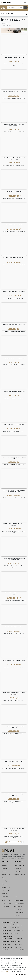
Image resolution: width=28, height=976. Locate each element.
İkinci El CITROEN (7, 925)
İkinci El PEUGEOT (16, 941)
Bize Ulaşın (5, 884)
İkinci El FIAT (5, 927)
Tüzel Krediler (17, 868)
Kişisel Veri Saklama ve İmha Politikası (19, 911)
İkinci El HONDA (6, 930)
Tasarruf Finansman (19, 874)
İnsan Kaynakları (6, 880)
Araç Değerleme (6, 887)
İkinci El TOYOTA (17, 947)
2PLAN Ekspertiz (6, 903)
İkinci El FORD (15, 927)
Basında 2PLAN (6, 874)
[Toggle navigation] (25, 2)
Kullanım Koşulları (18, 900)
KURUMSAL (5, 861)
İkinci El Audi (5, 922)
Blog (3, 877)
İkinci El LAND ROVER (8, 936)
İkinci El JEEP (6, 933)
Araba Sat (4, 893)
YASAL (16, 897)
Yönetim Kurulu (6, 868)
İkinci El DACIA (17, 925)
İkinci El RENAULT (7, 944)
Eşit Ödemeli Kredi (19, 865)
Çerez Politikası (18, 915)
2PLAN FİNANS (18, 861)
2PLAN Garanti (6, 900)
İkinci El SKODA (18, 944)
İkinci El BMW (14, 922)
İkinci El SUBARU (7, 947)
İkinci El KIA (14, 933)
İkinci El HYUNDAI (18, 930)
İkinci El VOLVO (21, 950)
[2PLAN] (6, 2)
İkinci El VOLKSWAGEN (8, 950)
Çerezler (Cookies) (6, 971)
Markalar (4, 871)
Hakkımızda (5, 865)
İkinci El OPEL (6, 941)
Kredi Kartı (17, 871)
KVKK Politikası (18, 906)
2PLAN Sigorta (6, 906)
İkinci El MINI (18, 938)
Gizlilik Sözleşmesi (19, 903)
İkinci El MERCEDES (7, 938)
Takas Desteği (5, 890)
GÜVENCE (5, 897)
